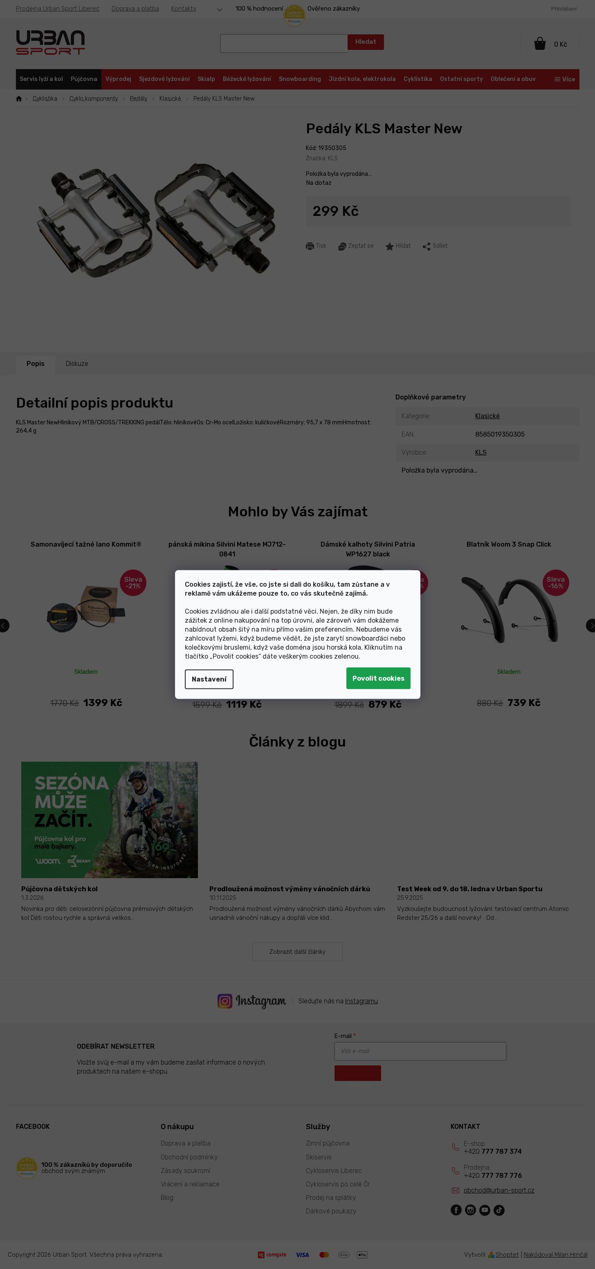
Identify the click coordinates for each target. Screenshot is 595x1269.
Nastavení (209, 679)
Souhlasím (378, 678)
